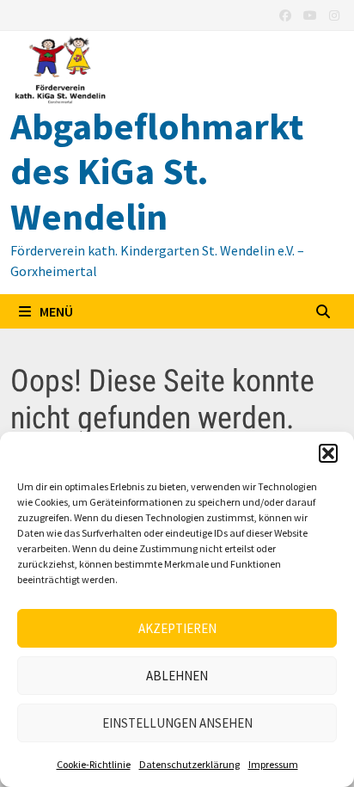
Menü (55, 311)
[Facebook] (287, 14)
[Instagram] (334, 14)
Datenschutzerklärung (189, 764)
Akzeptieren (177, 628)
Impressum (273, 764)
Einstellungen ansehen (177, 723)
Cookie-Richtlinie (94, 764)
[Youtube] (312, 14)
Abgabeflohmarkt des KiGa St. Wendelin (156, 171)
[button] (328, 453)
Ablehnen (177, 675)
